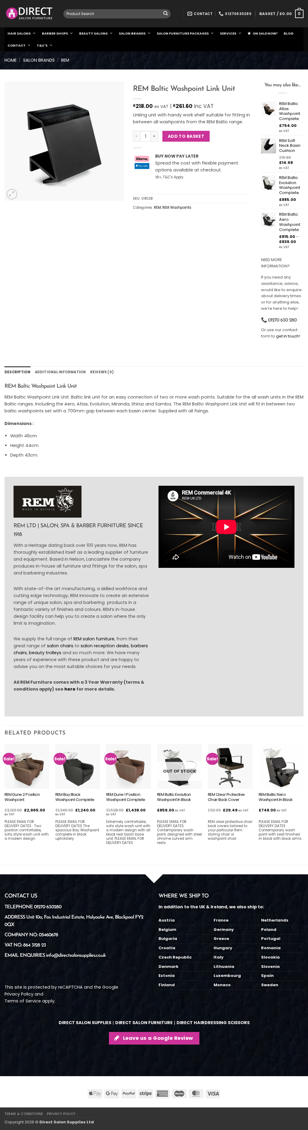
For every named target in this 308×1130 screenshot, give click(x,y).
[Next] (303, 803)
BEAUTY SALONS (93, 33)
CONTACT (17, 45)
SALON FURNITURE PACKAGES (183, 33)
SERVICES (228, 33)
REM (65, 60)
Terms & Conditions (24, 1113)
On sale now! (265, 33)
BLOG (289, 33)
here (69, 689)
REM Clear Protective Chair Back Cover (226, 797)
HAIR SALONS (19, 33)
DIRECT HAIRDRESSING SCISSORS (213, 1023)
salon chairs (60, 646)
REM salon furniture (93, 639)
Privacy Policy (19, 994)
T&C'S (42, 45)
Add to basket (186, 136)
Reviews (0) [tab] (102, 372)
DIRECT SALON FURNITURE (144, 1023)
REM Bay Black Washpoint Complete (74, 797)
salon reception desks (105, 646)
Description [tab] (18, 372)
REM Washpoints (176, 207)
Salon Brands (39, 60)
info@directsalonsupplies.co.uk (76, 955)
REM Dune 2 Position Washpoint (22, 797)
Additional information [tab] (60, 372)
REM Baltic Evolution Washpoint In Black (174, 797)
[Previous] (4, 803)
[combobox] (117, 13)
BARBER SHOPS (55, 33)
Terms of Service (23, 1001)
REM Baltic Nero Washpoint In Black (276, 797)
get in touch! (288, 336)
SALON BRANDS (132, 33)
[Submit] (165, 14)
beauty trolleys (45, 653)
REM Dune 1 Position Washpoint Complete (125, 797)
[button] (281, 14)
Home (11, 60)
